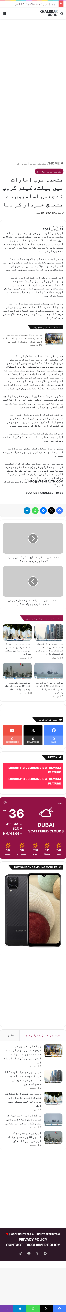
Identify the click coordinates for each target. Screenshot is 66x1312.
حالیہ (10, 1035)
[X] (51, 510)
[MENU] (4, 14)
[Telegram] (27, 510)
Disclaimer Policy (43, 1245)
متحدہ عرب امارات (32, 163)
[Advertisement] (33, 55)
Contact (14, 1245)
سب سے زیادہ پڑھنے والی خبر (43, 1035)
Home (54, 163)
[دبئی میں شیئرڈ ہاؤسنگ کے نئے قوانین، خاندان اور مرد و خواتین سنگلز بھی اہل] (17, 632)
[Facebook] (59, 510)
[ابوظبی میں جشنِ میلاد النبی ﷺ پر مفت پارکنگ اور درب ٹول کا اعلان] (17, 671)
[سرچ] (61, 14)
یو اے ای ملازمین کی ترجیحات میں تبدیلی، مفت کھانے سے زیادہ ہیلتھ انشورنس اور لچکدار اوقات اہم (22, 338)
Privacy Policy (33, 1239)
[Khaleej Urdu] (44, 13)
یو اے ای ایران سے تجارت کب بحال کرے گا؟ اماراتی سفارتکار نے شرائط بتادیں (22, 1119)
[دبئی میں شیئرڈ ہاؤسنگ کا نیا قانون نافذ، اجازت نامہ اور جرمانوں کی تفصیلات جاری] (48, 632)
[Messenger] (43, 510)
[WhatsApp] (35, 510)
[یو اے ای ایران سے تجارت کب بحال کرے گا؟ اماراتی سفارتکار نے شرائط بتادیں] (48, 671)
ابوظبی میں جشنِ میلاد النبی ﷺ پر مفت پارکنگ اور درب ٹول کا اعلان (18, 685)
